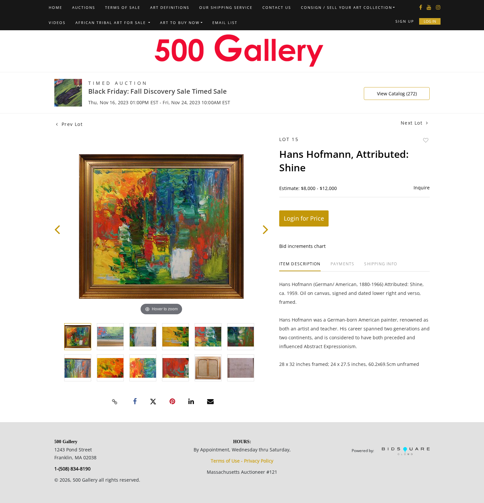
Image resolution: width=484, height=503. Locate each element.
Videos (57, 22)
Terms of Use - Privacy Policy (242, 461)
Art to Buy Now (180, 22)
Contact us (276, 7)
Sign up (404, 21)
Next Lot (412, 123)
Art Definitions (169, 7)
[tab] (300, 266)
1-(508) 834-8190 (72, 469)
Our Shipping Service (226, 7)
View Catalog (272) (397, 93)
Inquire (422, 187)
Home (55, 7)
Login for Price (304, 218)
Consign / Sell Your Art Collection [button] (346, 7)
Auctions (83, 7)
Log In (430, 21)
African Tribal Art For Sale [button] (111, 22)
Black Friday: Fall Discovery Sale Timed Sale (157, 91)
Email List (224, 22)
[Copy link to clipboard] (115, 402)
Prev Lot (71, 124)
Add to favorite (426, 140)
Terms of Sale (122, 7)
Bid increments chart (302, 246)
